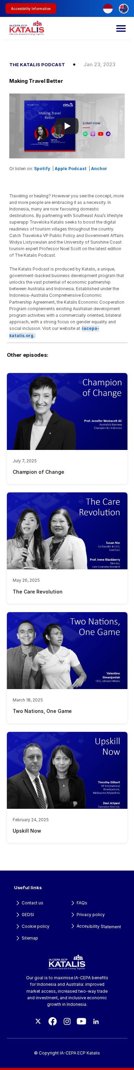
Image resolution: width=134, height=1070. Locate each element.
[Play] (67, 126)
